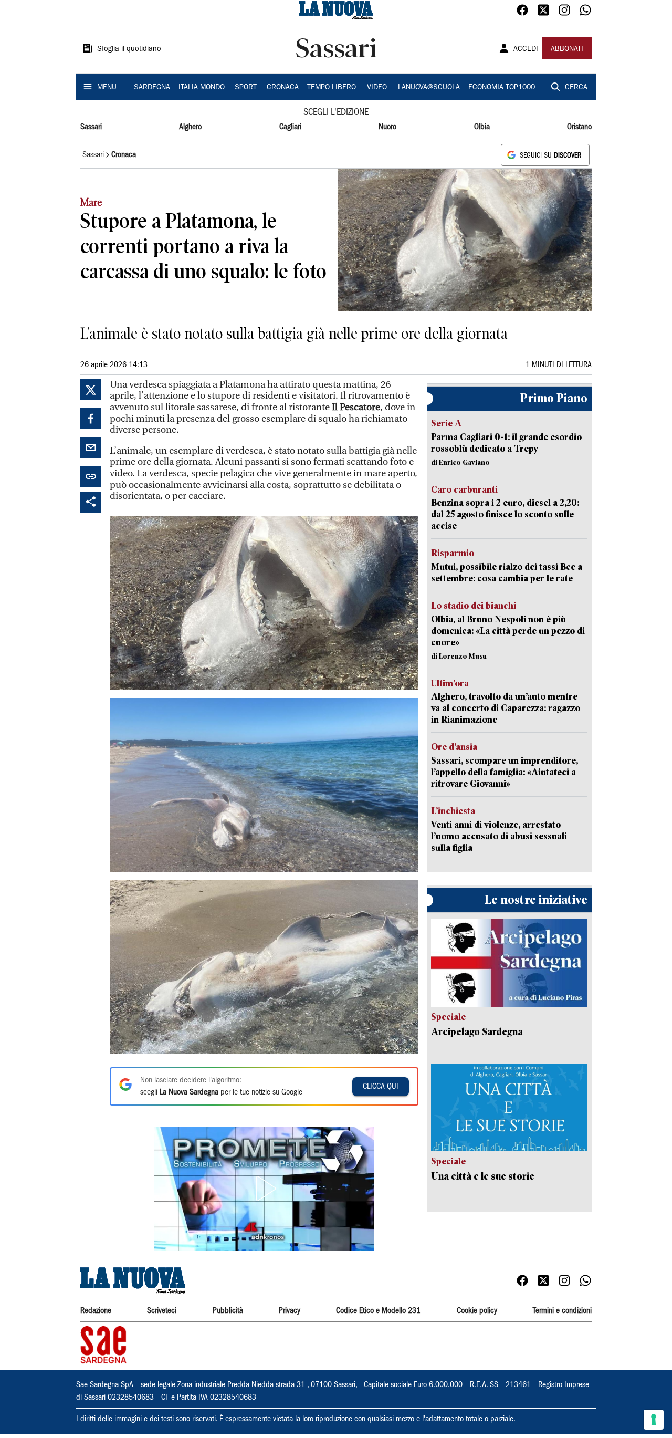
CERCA (576, 87)
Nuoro (387, 127)
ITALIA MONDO (201, 87)
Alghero (190, 127)
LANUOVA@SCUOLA (429, 87)
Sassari (91, 127)
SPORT (246, 87)
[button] (264, 1188)
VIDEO (377, 87)
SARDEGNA (152, 87)
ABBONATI (567, 49)
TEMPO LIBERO (331, 87)
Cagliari (290, 127)
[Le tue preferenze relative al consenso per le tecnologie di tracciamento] (654, 1420)
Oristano (579, 127)
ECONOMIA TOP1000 (501, 87)
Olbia (482, 127)
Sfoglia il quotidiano (129, 49)
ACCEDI (525, 49)
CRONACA (283, 87)
